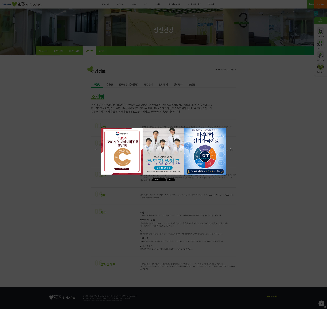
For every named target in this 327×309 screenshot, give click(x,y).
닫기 (169, 179)
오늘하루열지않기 (157, 179)
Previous (96, 149)
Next (230, 149)
